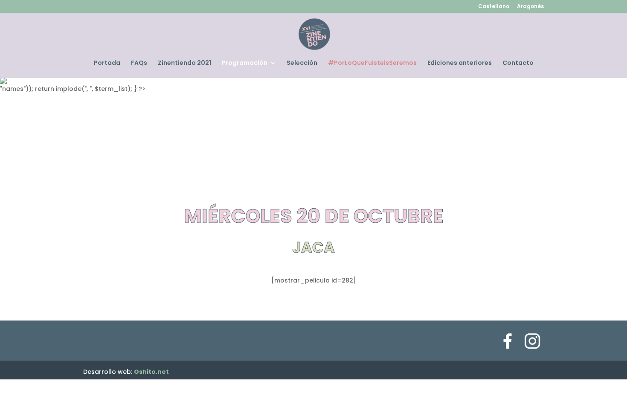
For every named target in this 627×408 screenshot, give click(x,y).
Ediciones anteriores (459, 63)
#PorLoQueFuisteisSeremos (372, 63)
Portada (107, 63)
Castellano (493, 7)
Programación (244, 63)
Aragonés (530, 7)
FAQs (139, 63)
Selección (302, 63)
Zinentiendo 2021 (184, 63)
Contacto (518, 63)
